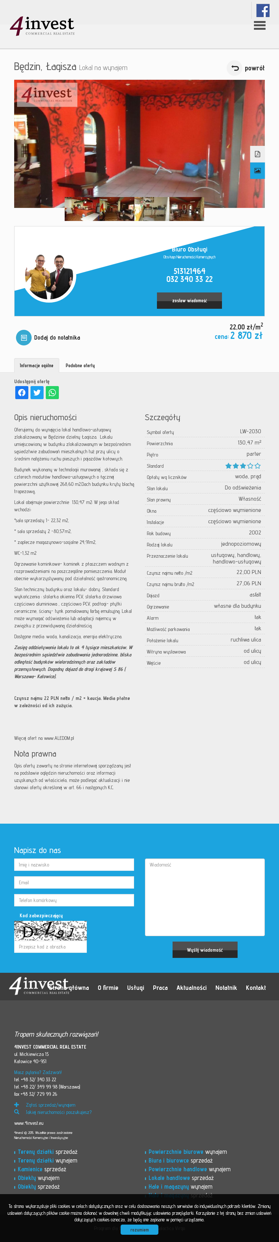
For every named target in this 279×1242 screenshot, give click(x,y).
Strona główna (69, 987)
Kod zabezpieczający (41, 915)
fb (263, 10)
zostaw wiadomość (189, 300)
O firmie (108, 987)
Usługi (135, 987)
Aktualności (192, 987)
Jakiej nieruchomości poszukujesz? (58, 1112)
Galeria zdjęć (257, 171)
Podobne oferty (80, 365)
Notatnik (226, 987)
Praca (160, 987)
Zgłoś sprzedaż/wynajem (49, 1105)
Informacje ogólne (36, 365)
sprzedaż (47, 1151)
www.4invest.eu (28, 1123)
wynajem (47, 1160)
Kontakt (256, 987)
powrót (255, 67)
